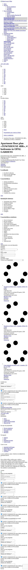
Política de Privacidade (9, 421)
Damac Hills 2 (7, 450)
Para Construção (8, 429)
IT (4, 80)
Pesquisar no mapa (8, 440)
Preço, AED (4, 252)
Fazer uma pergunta (5, 167)
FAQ (5, 439)
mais (2, 195)
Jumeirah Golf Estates (9, 447)
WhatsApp (3, 165)
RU (5, 69)
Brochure (6, 299)
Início (5, 418)
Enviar (2, 389)
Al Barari (6, 451)
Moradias (6, 432)
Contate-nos (7, 420)
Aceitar (2, 470)
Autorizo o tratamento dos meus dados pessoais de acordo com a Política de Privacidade (14, 391)
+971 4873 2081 (5, 64)
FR (4, 79)
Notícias (6, 437)
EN (4, 70)
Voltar (7, 258)
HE (4, 83)
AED (5, 90)
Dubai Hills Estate (8, 448)
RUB (5, 92)
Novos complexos (8, 428)
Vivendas (6, 431)
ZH (4, 76)
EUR (5, 88)
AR (5, 75)
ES (4, 77)
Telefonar (3, 164)
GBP (5, 94)
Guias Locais (7, 442)
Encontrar (3, 258)
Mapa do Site (7, 423)
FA (4, 73)
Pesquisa (3, 246)
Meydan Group (7, 296)
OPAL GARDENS (10, 161)
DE (4, 72)
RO (5, 82)
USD (5, 91)
